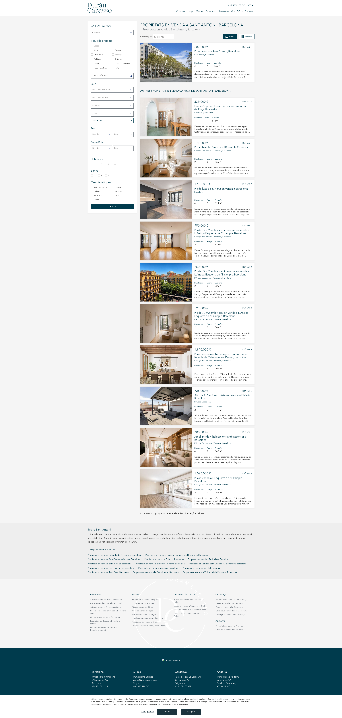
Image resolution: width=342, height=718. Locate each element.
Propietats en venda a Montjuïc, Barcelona (158, 568)
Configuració (147, 712)
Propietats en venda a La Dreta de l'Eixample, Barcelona (114, 555)
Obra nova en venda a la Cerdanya (231, 611)
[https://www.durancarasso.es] (100, 8)
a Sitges (143, 677)
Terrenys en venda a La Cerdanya (230, 615)
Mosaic (248, 37)
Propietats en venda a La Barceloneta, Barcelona (156, 572)
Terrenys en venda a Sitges (144, 615)
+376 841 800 (223, 687)
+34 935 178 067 (237, 5)
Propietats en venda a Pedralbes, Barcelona (209, 559)
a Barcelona (103, 677)
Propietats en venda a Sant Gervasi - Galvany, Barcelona (114, 559)
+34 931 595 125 (100, 687)
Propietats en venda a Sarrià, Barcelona (201, 568)
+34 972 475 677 (183, 687)
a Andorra (228, 677)
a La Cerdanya (188, 677)
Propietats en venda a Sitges (145, 600)
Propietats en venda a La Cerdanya (231, 600)
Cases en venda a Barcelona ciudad (106, 600)
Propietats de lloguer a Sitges (145, 622)
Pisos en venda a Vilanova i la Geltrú (190, 610)
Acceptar (190, 712)
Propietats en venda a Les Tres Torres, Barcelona (111, 568)
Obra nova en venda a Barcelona (105, 617)
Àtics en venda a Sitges (142, 611)
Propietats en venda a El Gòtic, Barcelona (164, 559)
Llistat (231, 37)
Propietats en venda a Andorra (229, 626)
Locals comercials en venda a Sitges (148, 618)
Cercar (112, 207)
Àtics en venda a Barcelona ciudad (105, 607)
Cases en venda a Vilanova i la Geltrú (190, 606)
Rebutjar (167, 712)
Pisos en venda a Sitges (142, 607)
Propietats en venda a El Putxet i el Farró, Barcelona (160, 564)
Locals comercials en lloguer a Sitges (148, 626)
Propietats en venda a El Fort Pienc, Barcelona (109, 564)
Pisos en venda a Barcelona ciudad (106, 603)
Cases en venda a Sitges (143, 603)
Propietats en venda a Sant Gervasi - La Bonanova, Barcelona (217, 564)
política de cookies (180, 704)
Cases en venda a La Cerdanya (229, 603)
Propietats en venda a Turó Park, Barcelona (108, 572)
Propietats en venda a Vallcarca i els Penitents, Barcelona (210, 572)
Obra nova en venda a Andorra (229, 630)
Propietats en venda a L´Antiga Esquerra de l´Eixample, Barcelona (176, 555)
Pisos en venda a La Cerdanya (229, 607)
